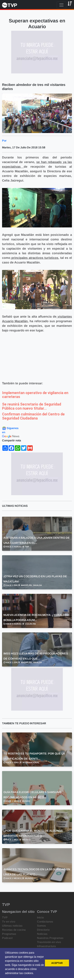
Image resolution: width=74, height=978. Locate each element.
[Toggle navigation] (61, 5)
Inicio (40, 917)
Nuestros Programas (50, 938)
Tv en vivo (8, 921)
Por (4, 140)
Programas (9, 933)
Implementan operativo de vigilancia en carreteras (35, 395)
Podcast (7, 938)
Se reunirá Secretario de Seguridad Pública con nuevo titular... (31, 406)
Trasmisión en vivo (49, 942)
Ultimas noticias (12, 925)
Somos (41, 925)
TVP (5, 917)
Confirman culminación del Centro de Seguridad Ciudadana (33, 416)
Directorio (43, 929)
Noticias (42, 933)
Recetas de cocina (14, 929)
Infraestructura (46, 946)
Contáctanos (45, 921)
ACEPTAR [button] (57, 963)
